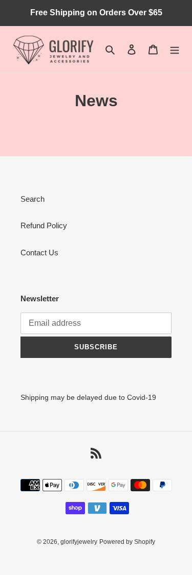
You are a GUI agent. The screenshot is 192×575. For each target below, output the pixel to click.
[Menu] (174, 49)
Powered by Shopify (127, 541)
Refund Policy (43, 225)
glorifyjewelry (78, 541)
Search (32, 199)
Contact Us (39, 252)
